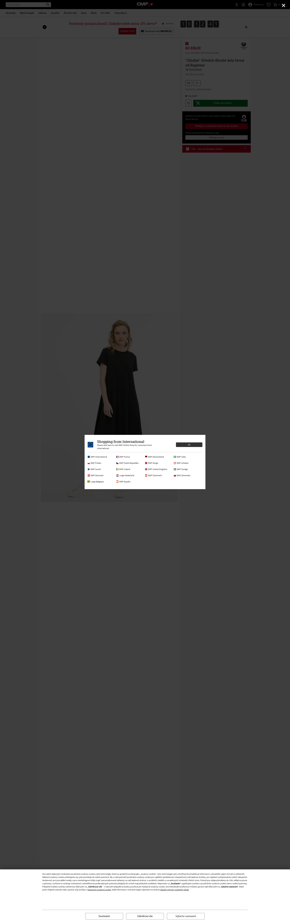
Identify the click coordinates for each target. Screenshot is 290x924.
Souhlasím (104, 916)
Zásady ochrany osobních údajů (174, 889)
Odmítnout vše (145, 916)
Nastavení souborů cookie (99, 889)
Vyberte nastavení (186, 916)
